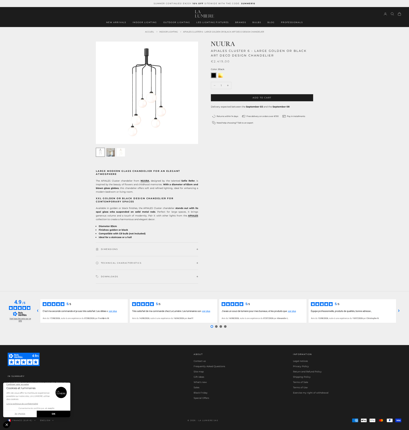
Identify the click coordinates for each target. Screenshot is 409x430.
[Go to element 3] (120, 152)
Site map (199, 371)
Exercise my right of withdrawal (310, 392)
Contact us (200, 361)
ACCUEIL (149, 32)
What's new (200, 382)
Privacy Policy (301, 366)
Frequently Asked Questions (209, 366)
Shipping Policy (302, 376)
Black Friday (201, 392)
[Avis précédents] (37, 311)
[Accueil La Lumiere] (204, 14)
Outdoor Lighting (176, 22)
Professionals (292, 22)
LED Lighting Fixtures (212, 22)
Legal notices (300, 361)
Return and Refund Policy (307, 371)
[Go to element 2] (110, 152)
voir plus (113, 311)
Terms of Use (300, 387)
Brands (240, 22)
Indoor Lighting (145, 22)
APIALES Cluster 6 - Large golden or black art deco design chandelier (223, 32)
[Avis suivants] (399, 311)
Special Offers (201, 398)
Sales (196, 387)
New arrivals (116, 22)
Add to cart (262, 97)
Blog (271, 22)
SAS (216, 420)
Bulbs (256, 22)
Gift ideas (199, 376)
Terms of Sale (300, 382)
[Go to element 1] (100, 152)
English (45, 420)
